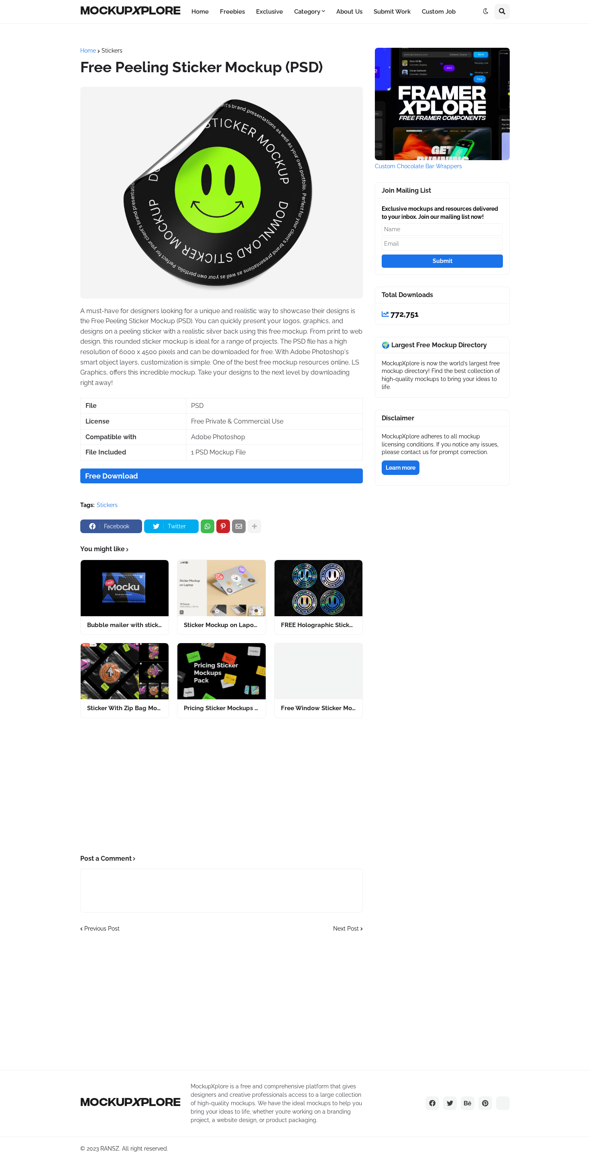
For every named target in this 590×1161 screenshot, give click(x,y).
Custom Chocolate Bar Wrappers (418, 166)
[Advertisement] (221, 786)
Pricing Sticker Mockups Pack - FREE (221, 708)
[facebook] (432, 1103)
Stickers (112, 50)
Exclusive (269, 11)
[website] (503, 1103)
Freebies (232, 11)
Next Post (346, 928)
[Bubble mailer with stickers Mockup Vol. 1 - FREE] (125, 588)
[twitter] (450, 1103)
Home (200, 11)
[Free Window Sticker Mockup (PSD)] (318, 671)
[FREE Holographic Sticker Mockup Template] (318, 588)
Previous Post (102, 928)
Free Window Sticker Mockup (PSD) (318, 708)
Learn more (400, 467)
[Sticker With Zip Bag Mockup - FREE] (125, 671)
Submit (442, 261)
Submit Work (392, 11)
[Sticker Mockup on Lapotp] (221, 588)
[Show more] (254, 526)
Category (307, 11)
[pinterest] (485, 1103)
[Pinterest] (223, 526)
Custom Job (439, 11)
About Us (349, 11)
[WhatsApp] (207, 526)
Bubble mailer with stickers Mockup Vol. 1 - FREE (124, 625)
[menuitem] (200, 11)
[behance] (467, 1103)
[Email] (239, 526)
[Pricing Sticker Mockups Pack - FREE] (221, 671)
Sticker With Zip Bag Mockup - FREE (124, 708)
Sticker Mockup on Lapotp (221, 625)
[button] (485, 11)
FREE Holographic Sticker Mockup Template (318, 625)
